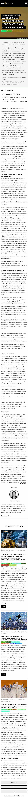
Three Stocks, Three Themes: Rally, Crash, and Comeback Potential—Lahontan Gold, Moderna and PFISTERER (14, 638)
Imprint (6, 796)
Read (3, 606)
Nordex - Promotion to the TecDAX (15, 101)
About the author (5, 516)
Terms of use (22, 482)
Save (14, 787)
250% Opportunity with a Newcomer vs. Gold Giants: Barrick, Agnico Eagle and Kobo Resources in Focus (14, 706)
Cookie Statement (19, 796)
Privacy (11, 796)
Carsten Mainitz (14, 501)
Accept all (14, 782)
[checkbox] (1, 778)
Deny (14, 791)
